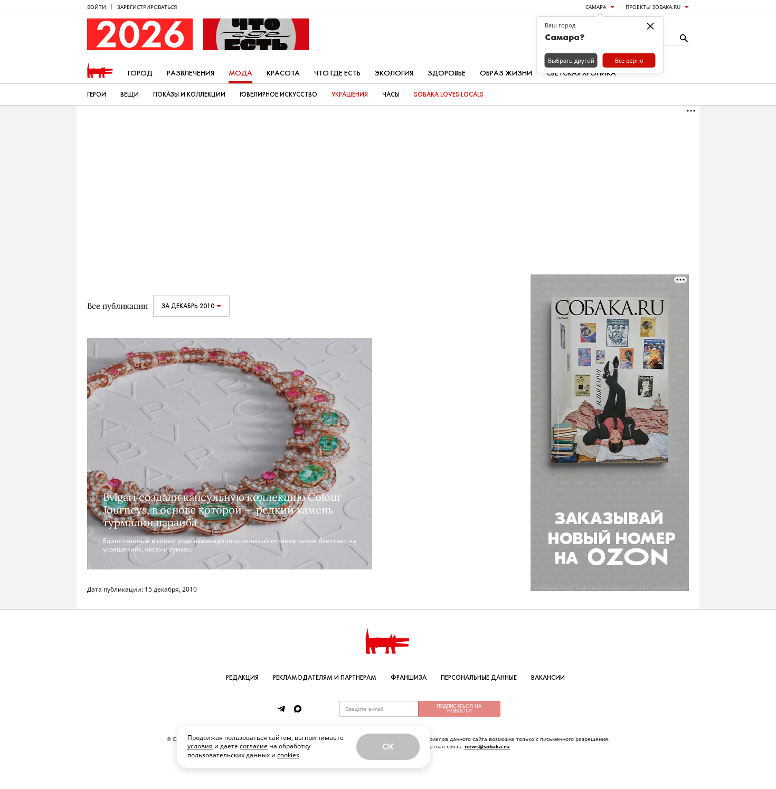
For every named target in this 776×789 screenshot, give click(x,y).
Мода (240, 73)
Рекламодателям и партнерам (324, 677)
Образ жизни (506, 73)
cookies (288, 754)
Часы (391, 94)
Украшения (350, 94)
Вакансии (548, 677)
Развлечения (190, 73)
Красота (283, 73)
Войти (96, 7)
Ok (388, 747)
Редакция (242, 677)
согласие (254, 746)
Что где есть (337, 73)
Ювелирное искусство (278, 94)
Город (140, 73)
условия (200, 746)
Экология (394, 73)
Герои (96, 94)
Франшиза (409, 677)
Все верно (629, 60)
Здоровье (447, 73)
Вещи (129, 94)
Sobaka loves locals (449, 94)
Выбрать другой (571, 60)
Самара (595, 7)
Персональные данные (479, 677)
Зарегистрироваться (147, 7)
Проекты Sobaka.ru (653, 7)
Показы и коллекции (189, 94)
